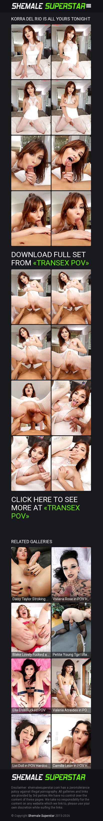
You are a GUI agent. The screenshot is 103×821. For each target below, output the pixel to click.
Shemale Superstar (41, 816)
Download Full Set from (50, 258)
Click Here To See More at (45, 507)
